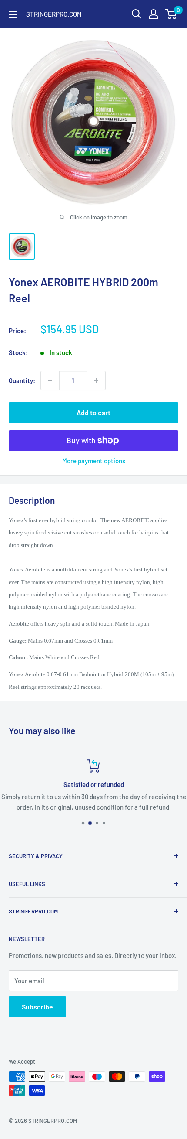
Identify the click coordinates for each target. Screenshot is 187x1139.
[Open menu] (13, 14)
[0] (171, 14)
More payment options (93, 461)
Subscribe (37, 1006)
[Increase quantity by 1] (96, 380)
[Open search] (136, 14)
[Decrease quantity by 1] (50, 380)
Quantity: (22, 380)
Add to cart (93, 412)
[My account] (153, 14)
